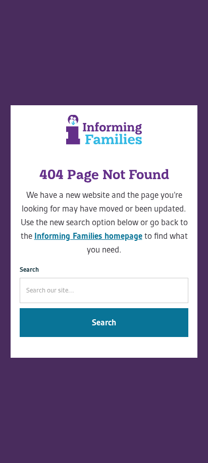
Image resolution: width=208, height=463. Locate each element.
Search (29, 269)
